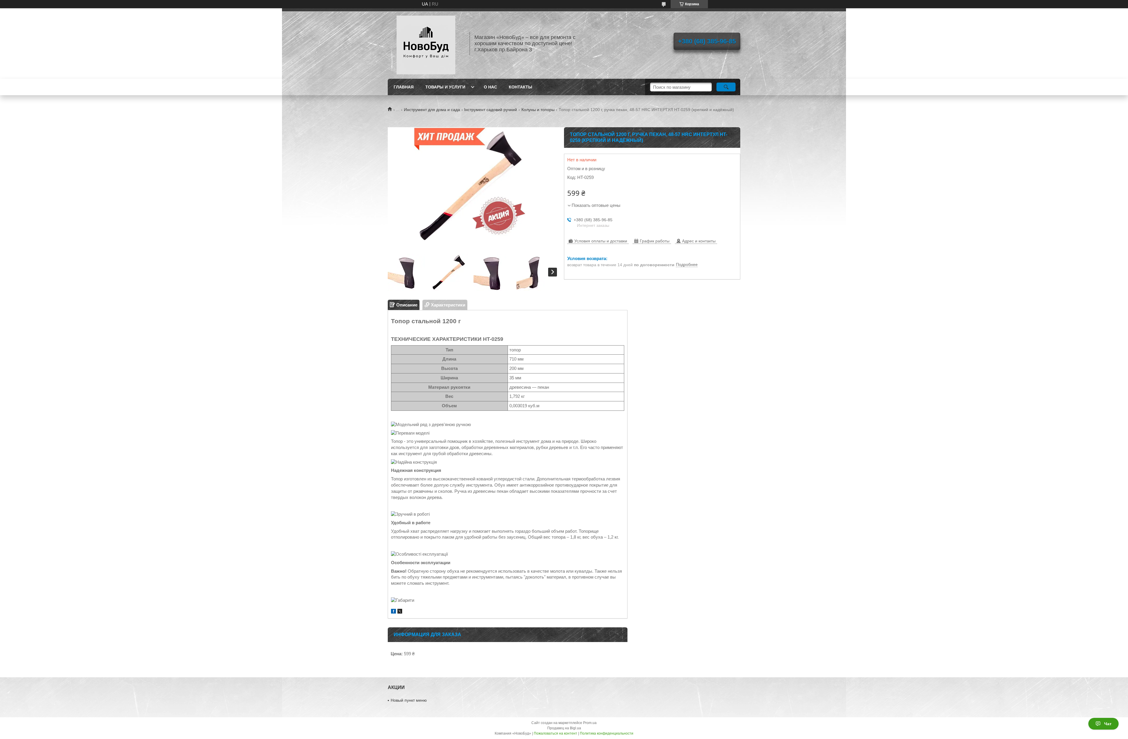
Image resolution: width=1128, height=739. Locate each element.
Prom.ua (590, 723)
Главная (404, 87)
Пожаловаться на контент (555, 733)
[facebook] (393, 611)
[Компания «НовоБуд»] (426, 43)
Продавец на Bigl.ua (564, 728)
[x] (399, 611)
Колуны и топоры (538, 109)
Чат (1108, 723)
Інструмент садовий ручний (490, 109)
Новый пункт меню (409, 700)
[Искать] (726, 87)
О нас (490, 87)
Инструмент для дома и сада (432, 109)
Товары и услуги (445, 87)
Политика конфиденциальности (606, 733)
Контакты (520, 87)
